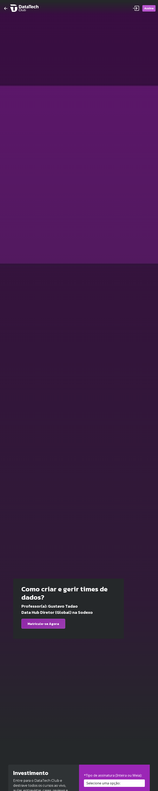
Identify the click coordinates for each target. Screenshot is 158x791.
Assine (149, 8)
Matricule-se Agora (43, 623)
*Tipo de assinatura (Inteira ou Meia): (113, 775)
